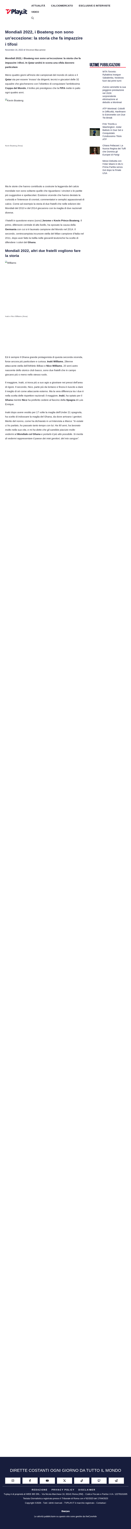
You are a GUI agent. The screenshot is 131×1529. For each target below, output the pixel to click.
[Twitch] (99, 1481)
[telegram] (116, 1481)
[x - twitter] (64, 1481)
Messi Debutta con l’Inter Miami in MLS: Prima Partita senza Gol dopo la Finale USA (112, 167)
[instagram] (12, 1481)
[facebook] (30, 1481)
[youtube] (47, 1481)
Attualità (38, 5)
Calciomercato (62, 5)
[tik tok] (81, 1481)
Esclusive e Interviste (94, 5)
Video (35, 12)
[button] (32, 18)
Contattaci (101, 1503)
